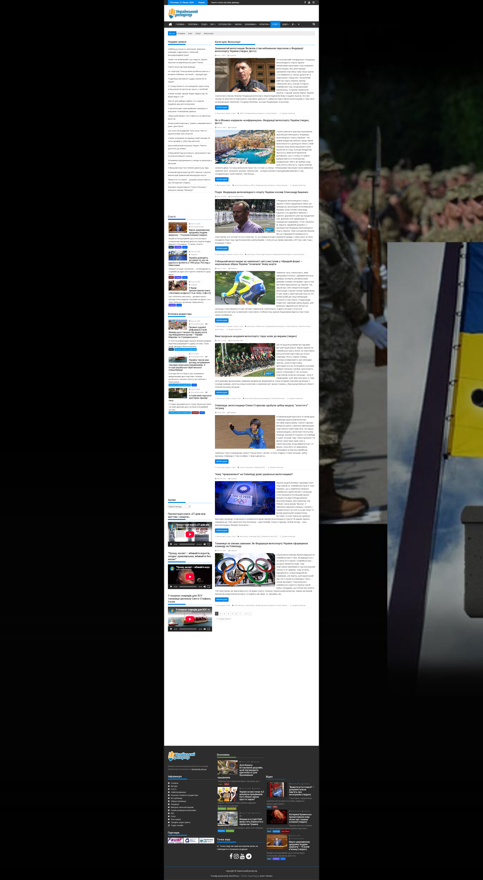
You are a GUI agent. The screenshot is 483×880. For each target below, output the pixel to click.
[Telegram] (249, 857)
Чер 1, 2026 (245, 762)
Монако (246, 185)
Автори (173, 786)
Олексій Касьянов (277, 398)
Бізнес (220, 784)
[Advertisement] (269, 14)
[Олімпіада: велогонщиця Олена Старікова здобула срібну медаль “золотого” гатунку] (245, 416)
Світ (212, 24)
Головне (180, 24)
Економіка (250, 24)
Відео (285, 24)
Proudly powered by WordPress (225, 876)
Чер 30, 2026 (195, 252)
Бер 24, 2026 (195, 321)
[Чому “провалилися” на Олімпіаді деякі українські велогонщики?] (245, 482)
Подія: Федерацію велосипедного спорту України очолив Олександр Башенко (261, 192)
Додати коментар (288, 113)
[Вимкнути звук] (205, 544)
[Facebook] (231, 857)
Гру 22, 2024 (195, 389)
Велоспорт (221, 113)
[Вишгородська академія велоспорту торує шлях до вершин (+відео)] (245, 344)
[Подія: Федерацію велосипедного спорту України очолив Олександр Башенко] (245, 200)
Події (203, 24)
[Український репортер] (170, 24)
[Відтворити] (171, 544)
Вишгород (258, 398)
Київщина (266, 398)
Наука (238, 24)
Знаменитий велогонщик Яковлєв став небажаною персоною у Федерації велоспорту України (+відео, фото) (259, 50)
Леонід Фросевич (237, 196)
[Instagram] (236, 857)
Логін (173, 816)
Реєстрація (175, 819)
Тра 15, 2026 (246, 788)
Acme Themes (266, 876)
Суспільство (224, 24)
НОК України (239, 605)
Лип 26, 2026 (295, 784)
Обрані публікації (178, 801)
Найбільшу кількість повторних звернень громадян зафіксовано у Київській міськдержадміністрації (255, 2)
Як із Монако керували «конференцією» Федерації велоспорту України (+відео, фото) (262, 122)
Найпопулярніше (178, 792)
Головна (174, 783)
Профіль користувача (180, 822)
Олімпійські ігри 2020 (269, 536)
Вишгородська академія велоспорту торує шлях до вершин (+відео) (256, 336)
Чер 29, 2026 (195, 282)
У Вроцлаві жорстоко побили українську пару (188, 167)
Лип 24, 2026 (295, 811)
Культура (263, 24)
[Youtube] (242, 857)
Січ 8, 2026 (195, 354)
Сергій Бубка (250, 605)
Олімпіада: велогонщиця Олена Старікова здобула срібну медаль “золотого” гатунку (261, 407)
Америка (221, 831)
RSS (172, 813)
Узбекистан (260, 326)
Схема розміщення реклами (183, 810)
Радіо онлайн (176, 825)
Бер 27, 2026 (246, 813)
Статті (241, 254)
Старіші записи (224, 619)
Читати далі (221, 107)
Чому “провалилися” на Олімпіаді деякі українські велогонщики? (254, 474)
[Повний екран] (209, 544)
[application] (190, 534)
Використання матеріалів (181, 807)
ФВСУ (242, 113)
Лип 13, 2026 (195, 224)
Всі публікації (176, 798)
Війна (171, 277)
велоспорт (239, 185)
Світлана (256, 762)
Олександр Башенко (264, 254)
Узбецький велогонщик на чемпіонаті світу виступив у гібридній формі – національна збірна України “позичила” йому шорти (258, 263)
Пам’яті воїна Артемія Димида (181, 67)
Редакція (232, 55)
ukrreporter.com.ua (199, 769)
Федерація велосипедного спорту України (261, 113)
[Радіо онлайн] (293, 24)
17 (246, 613)
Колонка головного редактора (185, 349)
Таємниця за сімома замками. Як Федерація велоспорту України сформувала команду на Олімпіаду (261, 545)
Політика (192, 24)
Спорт (275, 24)
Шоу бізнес (285, 831)
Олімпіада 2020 (259, 467)
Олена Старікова (246, 467)
